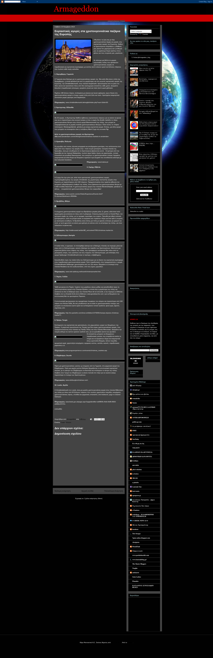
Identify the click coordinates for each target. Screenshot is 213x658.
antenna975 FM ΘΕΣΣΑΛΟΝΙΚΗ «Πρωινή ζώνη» (143, 408)
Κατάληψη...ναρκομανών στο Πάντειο (148, 80)
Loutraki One (137, 487)
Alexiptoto (135, 542)
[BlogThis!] (97, 419)
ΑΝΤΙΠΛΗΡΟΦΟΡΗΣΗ (140, 417)
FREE (134, 430)
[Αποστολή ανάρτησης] (91, 419)
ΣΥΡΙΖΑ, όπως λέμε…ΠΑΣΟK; (147, 144)
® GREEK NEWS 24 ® (140, 520)
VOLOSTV (136, 448)
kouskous (135, 529)
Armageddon (71, 419)
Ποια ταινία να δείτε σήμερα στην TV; (146, 69)
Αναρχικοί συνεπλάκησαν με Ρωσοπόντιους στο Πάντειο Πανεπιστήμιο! (148, 92)
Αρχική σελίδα (87, 491)
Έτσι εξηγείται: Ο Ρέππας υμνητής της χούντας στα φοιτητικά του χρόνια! (148, 156)
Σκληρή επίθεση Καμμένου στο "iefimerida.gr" (148, 112)
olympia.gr (136, 390)
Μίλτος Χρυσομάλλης (140, 525)
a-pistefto (135, 482)
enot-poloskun (116, 642)
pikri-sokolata (137, 469)
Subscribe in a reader (136, 211)
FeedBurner (148, 199)
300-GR (135, 478)
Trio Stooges (136, 533)
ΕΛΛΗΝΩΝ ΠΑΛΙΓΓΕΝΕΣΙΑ (142, 452)
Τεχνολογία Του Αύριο (140, 506)
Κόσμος (68, 422)
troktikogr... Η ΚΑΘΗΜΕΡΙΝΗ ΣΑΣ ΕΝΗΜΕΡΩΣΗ (143, 515)
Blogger (130, 642)
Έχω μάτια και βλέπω (140, 394)
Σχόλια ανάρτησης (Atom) (93, 498)
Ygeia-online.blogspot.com (141, 538)
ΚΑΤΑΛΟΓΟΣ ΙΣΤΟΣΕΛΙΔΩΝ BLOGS (143, 586)
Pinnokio (135, 581)
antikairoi (135, 572)
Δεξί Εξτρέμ (136, 385)
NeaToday (135, 439)
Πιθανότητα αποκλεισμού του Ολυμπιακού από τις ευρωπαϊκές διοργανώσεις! (148, 124)
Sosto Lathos (136, 577)
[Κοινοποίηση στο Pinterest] (103, 419)
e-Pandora (135, 510)
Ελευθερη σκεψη (138, 443)
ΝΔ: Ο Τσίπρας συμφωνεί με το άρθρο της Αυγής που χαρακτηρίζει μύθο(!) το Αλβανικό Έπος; (148, 135)
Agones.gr (116, 21)
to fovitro (135, 474)
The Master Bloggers (139, 564)
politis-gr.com (137, 422)
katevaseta (135, 491)
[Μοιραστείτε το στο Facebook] (101, 419)
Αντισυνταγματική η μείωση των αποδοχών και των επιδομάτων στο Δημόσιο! (148, 168)
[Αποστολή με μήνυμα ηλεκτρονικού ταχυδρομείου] (95, 419)
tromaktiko (136, 398)
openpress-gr (136, 495)
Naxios (134, 403)
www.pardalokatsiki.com (140, 555)
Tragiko (134, 568)
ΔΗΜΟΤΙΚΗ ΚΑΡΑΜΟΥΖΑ (142, 456)
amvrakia (135, 465)
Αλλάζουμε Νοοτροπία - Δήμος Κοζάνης (143, 501)
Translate (145, 34)
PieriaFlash (136, 546)
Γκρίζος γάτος (137, 413)
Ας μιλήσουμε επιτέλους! (141, 426)
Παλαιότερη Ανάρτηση (113, 491)
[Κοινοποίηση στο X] (99, 419)
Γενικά (63, 422)
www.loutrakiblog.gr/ (139, 559)
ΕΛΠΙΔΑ (135, 461)
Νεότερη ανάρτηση (62, 491)
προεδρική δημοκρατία (140, 435)
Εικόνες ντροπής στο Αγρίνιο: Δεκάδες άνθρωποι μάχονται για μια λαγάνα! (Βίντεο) (147, 103)
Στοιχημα (122, 21)
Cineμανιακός (137, 551)
